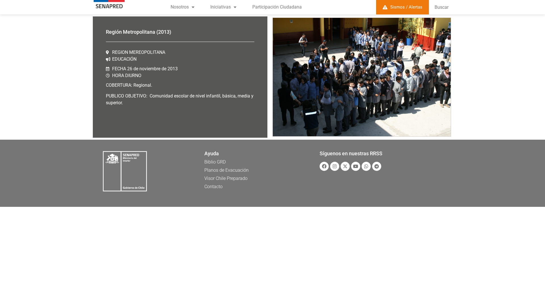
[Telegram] (376, 166)
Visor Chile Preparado (226, 178)
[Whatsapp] (366, 166)
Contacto (213, 186)
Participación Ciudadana (277, 7)
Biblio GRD (215, 162)
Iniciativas (220, 7)
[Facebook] (324, 166)
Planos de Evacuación (226, 170)
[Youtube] (355, 166)
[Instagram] (334, 166)
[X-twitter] (345, 166)
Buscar (441, 7)
